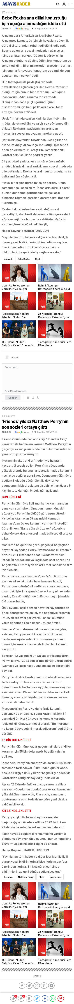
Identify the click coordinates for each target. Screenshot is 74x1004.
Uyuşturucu (55, 877)
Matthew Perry (25, 877)
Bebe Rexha (24, 259)
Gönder (12, 397)
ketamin (8, 877)
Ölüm (41, 877)
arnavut (8, 259)
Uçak (37, 259)
